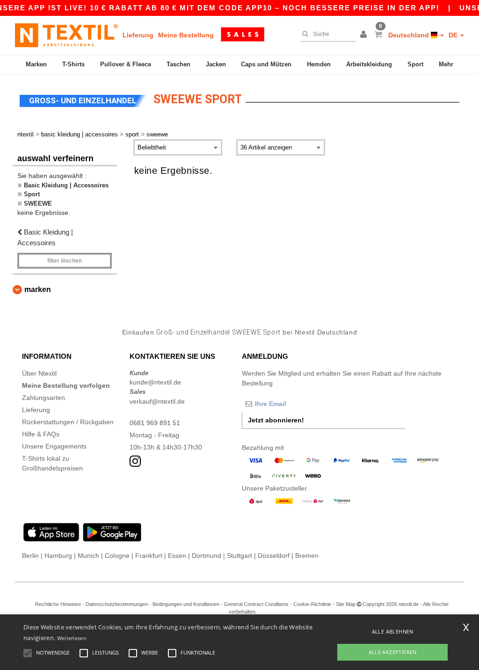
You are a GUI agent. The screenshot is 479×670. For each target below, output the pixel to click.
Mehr (446, 64)
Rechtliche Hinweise (58, 604)
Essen (177, 555)
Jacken (216, 64)
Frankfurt (148, 555)
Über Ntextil (39, 373)
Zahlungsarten (43, 397)
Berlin (30, 555)
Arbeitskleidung (369, 64)
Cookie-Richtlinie (312, 604)
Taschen (178, 64)
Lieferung (138, 35)
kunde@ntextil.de (155, 382)
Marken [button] (37, 289)
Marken (36, 64)
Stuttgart (239, 555)
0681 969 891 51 (155, 423)
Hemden (319, 64)
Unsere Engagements (54, 446)
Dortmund (206, 555)
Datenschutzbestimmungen (117, 604)
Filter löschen (64, 260)
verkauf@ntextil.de (157, 401)
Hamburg (58, 555)
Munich (88, 555)
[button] (365, 35)
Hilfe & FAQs (40, 434)
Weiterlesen (72, 637)
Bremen (307, 555)
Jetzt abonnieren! (276, 420)
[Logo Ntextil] (66, 35)
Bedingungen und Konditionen (185, 604)
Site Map (346, 604)
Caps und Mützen (266, 64)
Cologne (117, 555)
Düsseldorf (274, 555)
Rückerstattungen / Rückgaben (68, 422)
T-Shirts (73, 64)
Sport (415, 64)
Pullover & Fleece (125, 64)
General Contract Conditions (256, 604)
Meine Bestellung (186, 35)
